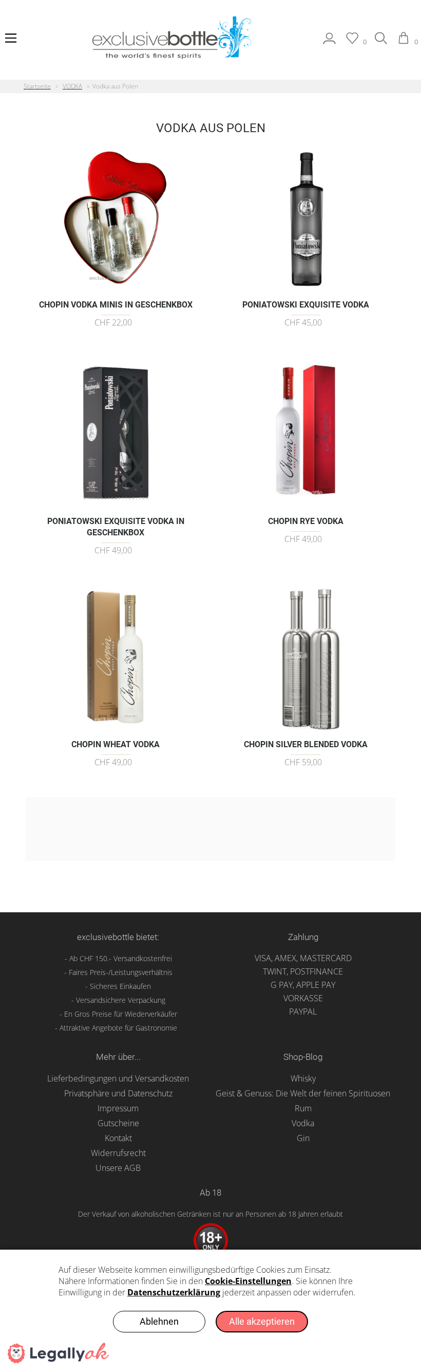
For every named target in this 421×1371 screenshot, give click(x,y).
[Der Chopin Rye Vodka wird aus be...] (305, 505)
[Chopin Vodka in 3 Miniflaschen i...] (116, 288)
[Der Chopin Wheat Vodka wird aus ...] (115, 728)
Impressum (118, 1108)
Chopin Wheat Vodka (115, 744)
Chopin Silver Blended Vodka (306, 744)
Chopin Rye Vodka (305, 521)
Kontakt (118, 1138)
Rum (303, 1108)
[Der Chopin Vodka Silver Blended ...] (305, 728)
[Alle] (381, 41)
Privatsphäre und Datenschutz (118, 1093)
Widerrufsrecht (118, 1153)
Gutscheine (118, 1123)
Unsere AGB (118, 1168)
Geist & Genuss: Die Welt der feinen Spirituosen (303, 1093)
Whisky (303, 1078)
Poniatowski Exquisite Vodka (305, 305)
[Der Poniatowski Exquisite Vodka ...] (305, 288)
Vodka (303, 1123)
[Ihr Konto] (329, 41)
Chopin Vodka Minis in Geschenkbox (116, 305)
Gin (303, 1138)
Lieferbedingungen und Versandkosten (118, 1078)
